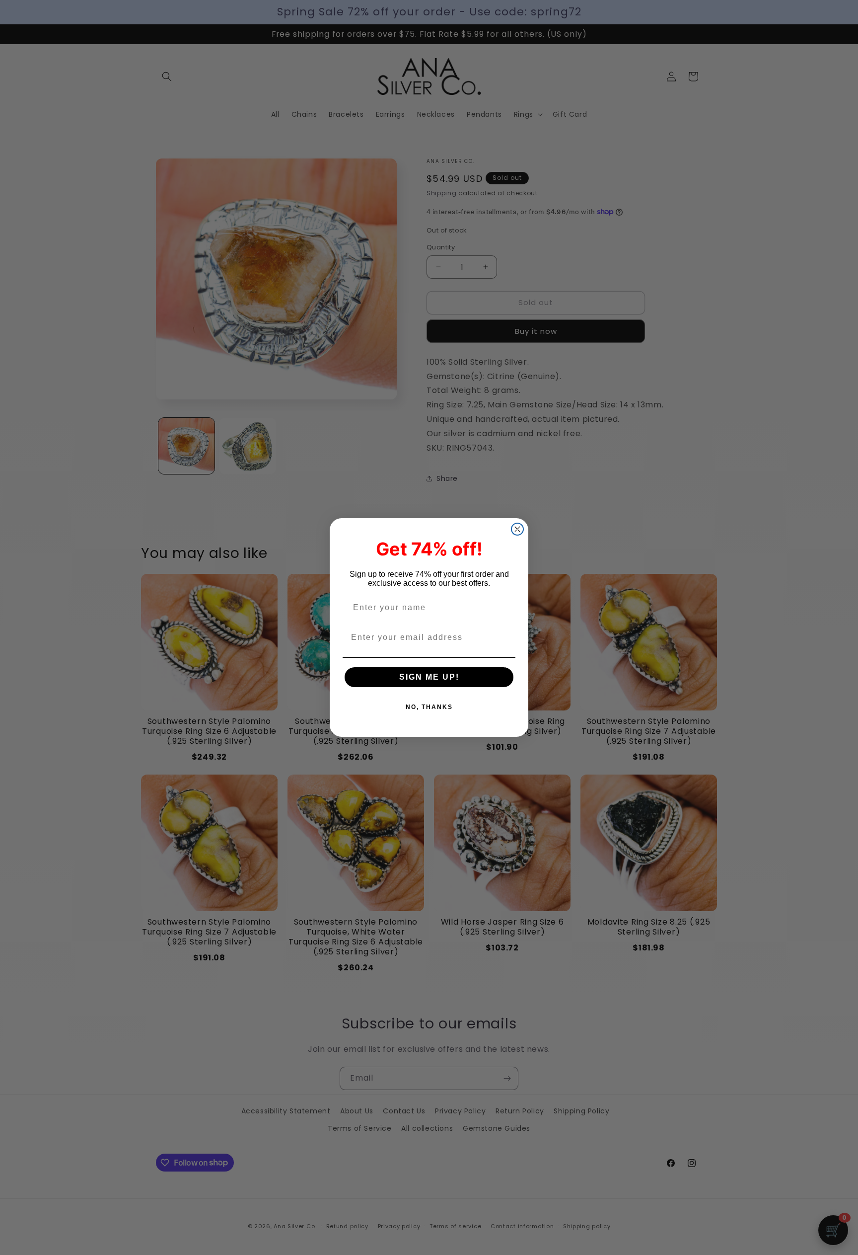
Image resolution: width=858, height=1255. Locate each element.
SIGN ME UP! (429, 677)
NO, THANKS (429, 707)
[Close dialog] (517, 529)
